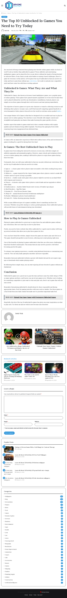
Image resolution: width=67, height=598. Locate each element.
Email (6, 421)
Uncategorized (9, 541)
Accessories (8, 560)
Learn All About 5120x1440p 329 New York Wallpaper (30, 455)
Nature (7, 563)
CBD (6, 557)
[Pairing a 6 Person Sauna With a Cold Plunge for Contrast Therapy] (9, 449)
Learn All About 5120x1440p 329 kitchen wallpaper (30, 462)
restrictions (33, 81)
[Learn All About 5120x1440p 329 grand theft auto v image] (9, 473)
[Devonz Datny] (13, 5)
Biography (8, 543)
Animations (8, 552)
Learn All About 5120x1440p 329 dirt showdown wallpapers (32, 478)
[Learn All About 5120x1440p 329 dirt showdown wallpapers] (9, 480)
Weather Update (9, 516)
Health (7, 529)
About (30, 595)
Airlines (7, 577)
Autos (6, 538)
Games (9, 13)
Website (37, 421)
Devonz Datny (45, 592)
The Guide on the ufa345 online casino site (32, 375)
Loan (6, 532)
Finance (7, 504)
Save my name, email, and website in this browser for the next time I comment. (26, 428)
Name (6, 415)
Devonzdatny (9, 502)
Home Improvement (11, 549)
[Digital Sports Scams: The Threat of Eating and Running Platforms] (13, 368)
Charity (7, 566)
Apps (6, 527)
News (6, 507)
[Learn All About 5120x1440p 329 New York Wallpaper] (9, 457)
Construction (9, 580)
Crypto (7, 554)
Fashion (7, 571)
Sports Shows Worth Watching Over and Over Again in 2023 (52, 376)
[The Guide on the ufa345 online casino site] (33, 368)
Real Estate (8, 546)
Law (6, 535)
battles (59, 111)
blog (6, 499)
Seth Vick (6, 30)
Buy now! (40, 595)
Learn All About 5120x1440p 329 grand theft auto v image (32, 470)
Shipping (7, 568)
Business (7, 521)
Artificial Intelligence (11, 582)
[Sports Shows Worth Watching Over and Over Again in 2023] (54, 368)
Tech (6, 510)
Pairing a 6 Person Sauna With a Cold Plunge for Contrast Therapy (35, 447)
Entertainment (9, 524)
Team (35, 595)
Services (7, 518)
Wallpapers (8, 496)
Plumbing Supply (10, 574)
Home (4, 13)
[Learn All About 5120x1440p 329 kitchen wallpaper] (9, 465)
